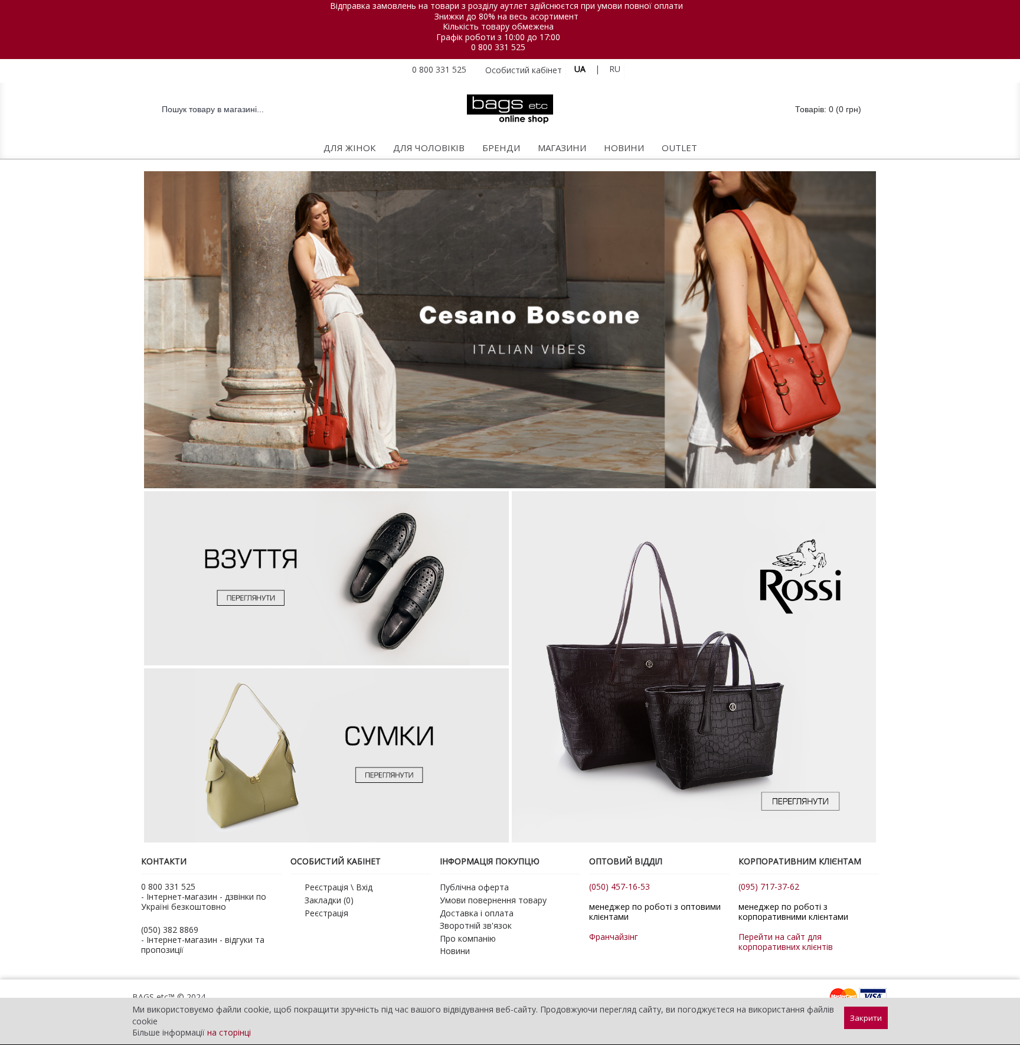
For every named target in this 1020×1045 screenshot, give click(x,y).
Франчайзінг (613, 936)
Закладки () (329, 900)
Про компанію (468, 938)
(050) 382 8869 (169, 930)
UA (580, 68)
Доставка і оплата (477, 913)
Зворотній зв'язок (476, 925)
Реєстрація (326, 913)
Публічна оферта (474, 887)
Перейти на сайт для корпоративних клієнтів (785, 941)
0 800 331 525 (498, 47)
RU (614, 68)
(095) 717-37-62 (768, 886)
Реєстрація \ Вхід (338, 887)
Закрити (866, 1018)
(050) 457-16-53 (619, 886)
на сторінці (229, 1032)
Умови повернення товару (493, 900)
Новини (455, 950)
